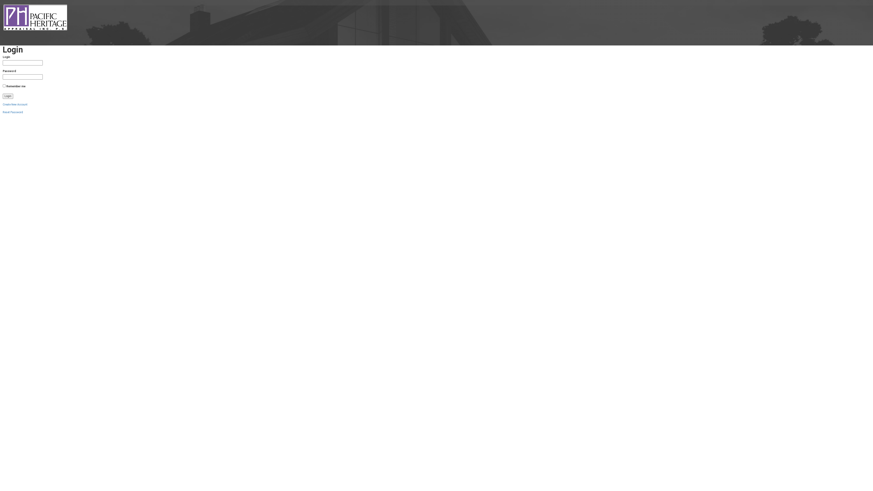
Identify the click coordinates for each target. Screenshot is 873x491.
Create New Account (15, 104)
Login (6, 57)
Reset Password (13, 112)
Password (9, 71)
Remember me (15, 86)
